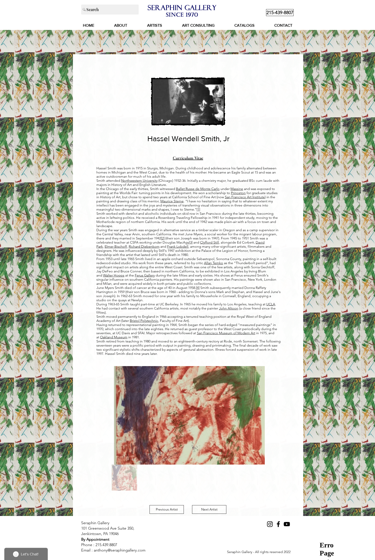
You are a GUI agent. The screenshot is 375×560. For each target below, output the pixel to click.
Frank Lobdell (177, 246)
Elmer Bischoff (116, 246)
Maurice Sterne (172, 201)
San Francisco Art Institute (245, 197)
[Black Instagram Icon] (270, 524)
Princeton (238, 193)
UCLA (270, 304)
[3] (190, 242)
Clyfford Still (209, 242)
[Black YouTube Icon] (287, 524)
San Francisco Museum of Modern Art (226, 333)
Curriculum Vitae (188, 158)
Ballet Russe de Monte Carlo (198, 189)
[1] (198, 209)
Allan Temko (213, 263)
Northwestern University (139, 180)
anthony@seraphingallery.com (119, 550)
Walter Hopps (113, 275)
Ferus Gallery (145, 275)
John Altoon (228, 308)
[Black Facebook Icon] (278, 524)
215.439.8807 (106, 544)
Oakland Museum (113, 337)
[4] (197, 288)
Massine (236, 189)
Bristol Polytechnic (144, 321)
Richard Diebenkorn (144, 246)
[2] (162, 238)
